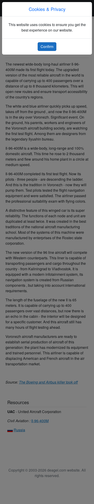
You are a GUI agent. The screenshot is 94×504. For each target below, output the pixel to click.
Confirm (47, 46)
